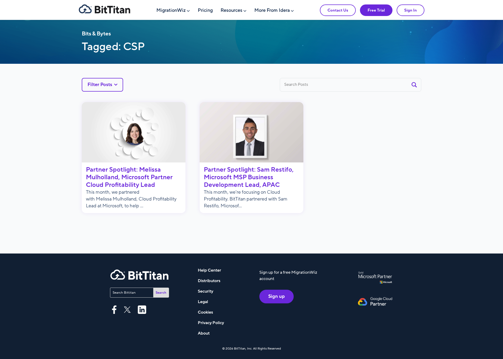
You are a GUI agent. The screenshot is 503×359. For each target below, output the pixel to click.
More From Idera (272, 10)
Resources (231, 10)
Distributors (209, 280)
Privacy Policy (211, 322)
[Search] (414, 84)
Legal (203, 301)
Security (205, 291)
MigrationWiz (171, 10)
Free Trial (376, 10)
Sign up (276, 296)
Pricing (205, 10)
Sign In (410, 10)
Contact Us (337, 10)
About (204, 333)
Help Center (209, 270)
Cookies (205, 312)
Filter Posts (100, 84)
